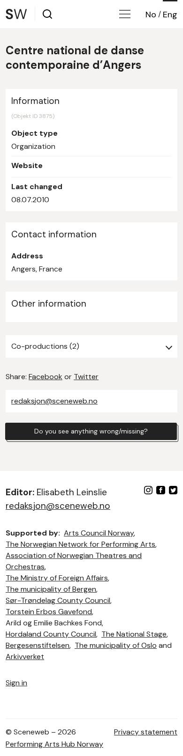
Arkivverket (25, 656)
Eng (170, 14)
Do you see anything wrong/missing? (91, 431)
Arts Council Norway (99, 533)
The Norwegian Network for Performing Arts (80, 544)
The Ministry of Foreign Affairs (57, 578)
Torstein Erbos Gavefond (49, 612)
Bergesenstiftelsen (37, 645)
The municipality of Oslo (116, 645)
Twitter (86, 377)
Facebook (45, 377)
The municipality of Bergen (51, 589)
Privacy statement (145, 732)
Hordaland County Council (51, 634)
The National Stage (134, 634)
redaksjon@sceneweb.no (54, 401)
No (150, 14)
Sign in (16, 683)
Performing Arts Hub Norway (54, 744)
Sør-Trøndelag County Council (58, 600)
